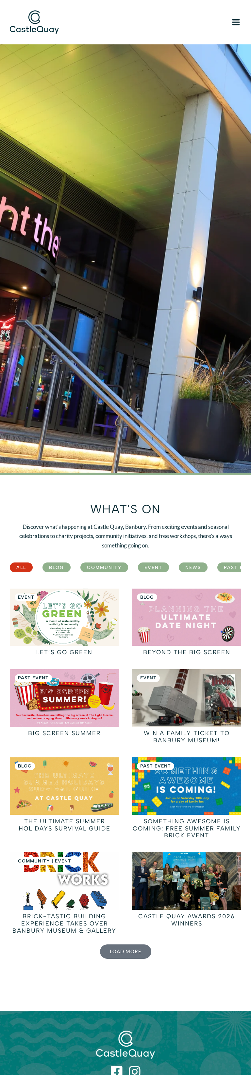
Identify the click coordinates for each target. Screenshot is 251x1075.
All (21, 567)
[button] (125, 951)
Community (104, 567)
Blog (56, 567)
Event (153, 567)
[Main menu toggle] (235, 22)
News (193, 567)
